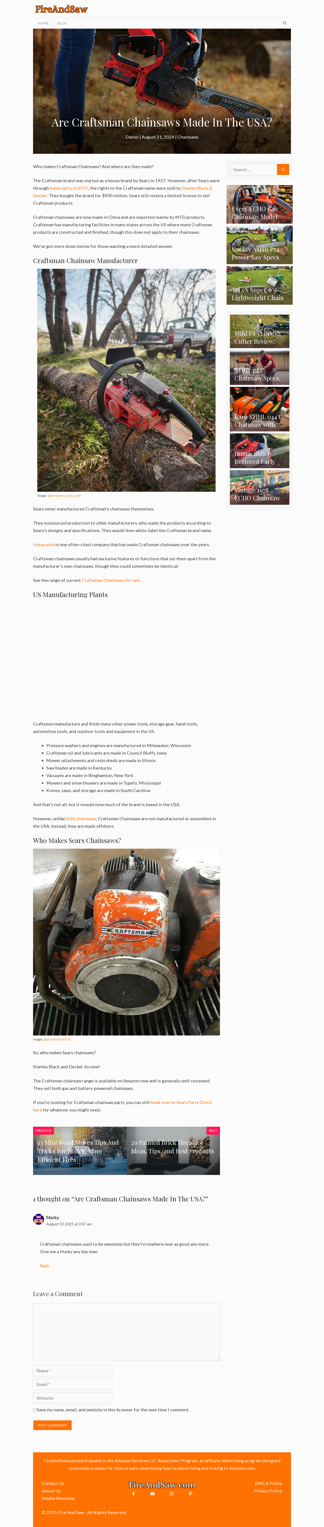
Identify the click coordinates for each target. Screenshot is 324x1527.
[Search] (283, 169)
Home (43, 23)
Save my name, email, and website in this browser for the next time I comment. (113, 1409)
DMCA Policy (268, 1483)
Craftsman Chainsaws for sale (111, 580)
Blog (62, 23)
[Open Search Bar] (285, 23)
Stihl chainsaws (81, 818)
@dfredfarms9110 (57, 1039)
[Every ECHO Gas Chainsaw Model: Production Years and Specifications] (260, 220)
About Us (51, 1490)
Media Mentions (58, 1498)
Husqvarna (43, 544)
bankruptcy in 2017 (69, 188)
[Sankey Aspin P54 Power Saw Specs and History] (260, 260)
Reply (44, 1266)
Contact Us (53, 1483)
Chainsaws (187, 136)
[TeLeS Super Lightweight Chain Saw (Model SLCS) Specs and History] (260, 301)
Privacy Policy (268, 1490)
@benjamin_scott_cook (64, 495)
